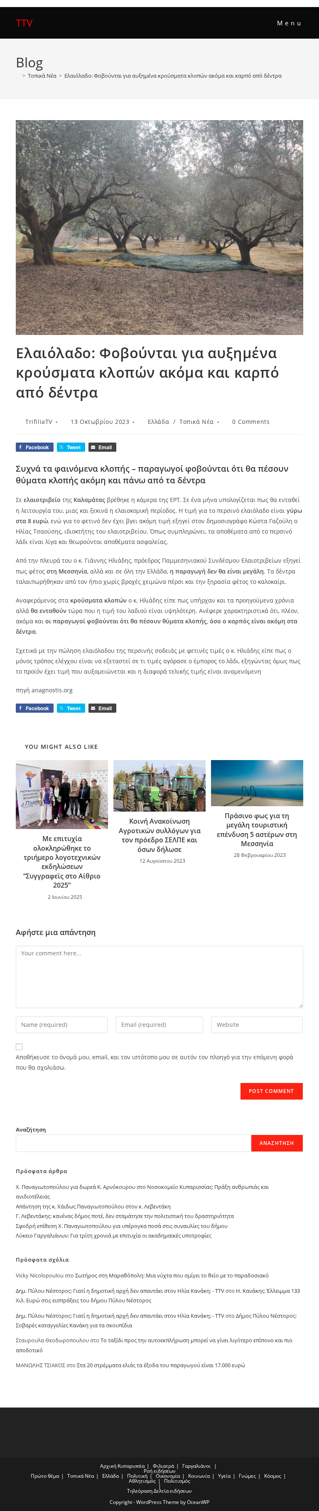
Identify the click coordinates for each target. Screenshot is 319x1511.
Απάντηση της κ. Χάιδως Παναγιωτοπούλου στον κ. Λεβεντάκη (93, 1206)
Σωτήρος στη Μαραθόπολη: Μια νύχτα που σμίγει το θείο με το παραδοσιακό (172, 1275)
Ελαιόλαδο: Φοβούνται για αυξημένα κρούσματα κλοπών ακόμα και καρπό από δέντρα (173, 75)
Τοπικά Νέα (196, 422)
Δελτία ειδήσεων (173, 1490)
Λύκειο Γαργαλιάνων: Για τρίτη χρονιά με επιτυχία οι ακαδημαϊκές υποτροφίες (113, 1235)
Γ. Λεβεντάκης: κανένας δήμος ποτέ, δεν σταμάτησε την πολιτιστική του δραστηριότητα (125, 1216)
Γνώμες (247, 1475)
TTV (24, 23)
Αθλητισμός (142, 1480)
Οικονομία (168, 1475)
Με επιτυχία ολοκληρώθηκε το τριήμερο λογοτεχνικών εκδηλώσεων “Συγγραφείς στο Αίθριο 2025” (62, 862)
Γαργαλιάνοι (196, 1465)
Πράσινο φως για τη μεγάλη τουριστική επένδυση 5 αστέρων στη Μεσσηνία (257, 829)
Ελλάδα (158, 422)
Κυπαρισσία (131, 1465)
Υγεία (224, 1475)
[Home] (18, 75)
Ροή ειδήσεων (160, 1470)
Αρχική (108, 1465)
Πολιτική (137, 1475)
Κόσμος (272, 1475)
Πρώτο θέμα (45, 1475)
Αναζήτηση (31, 1129)
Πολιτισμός (177, 1480)
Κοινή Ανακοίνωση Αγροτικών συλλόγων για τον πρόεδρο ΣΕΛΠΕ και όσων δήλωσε (160, 835)
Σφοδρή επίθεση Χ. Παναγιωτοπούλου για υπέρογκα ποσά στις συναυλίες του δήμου (122, 1226)
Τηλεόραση (139, 1490)
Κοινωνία (199, 1475)
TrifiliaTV (38, 422)
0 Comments (251, 422)
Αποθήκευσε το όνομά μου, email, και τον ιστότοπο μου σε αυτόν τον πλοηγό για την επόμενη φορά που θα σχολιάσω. (154, 1062)
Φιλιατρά (163, 1465)
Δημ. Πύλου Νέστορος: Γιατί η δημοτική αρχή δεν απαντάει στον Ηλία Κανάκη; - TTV (120, 1290)
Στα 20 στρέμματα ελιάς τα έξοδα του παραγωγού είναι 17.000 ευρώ (161, 1365)
